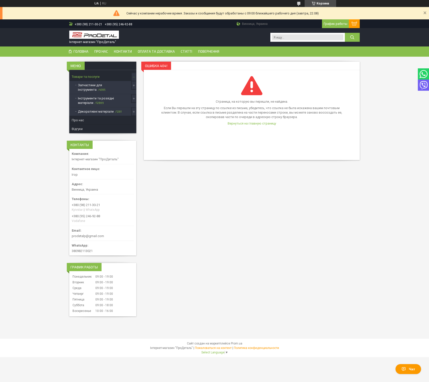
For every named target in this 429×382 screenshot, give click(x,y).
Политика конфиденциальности (256, 348)
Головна (80, 51)
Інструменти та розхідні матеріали (96, 100)
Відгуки (77, 129)
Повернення (208, 51)
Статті (186, 51)
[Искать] (352, 37)
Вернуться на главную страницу (252, 123)
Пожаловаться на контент (213, 348)
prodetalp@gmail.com (88, 236)
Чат (412, 369)
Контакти (123, 51)
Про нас (101, 51)
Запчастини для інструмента (90, 87)
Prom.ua (236, 343)
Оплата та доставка (156, 51)
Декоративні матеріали (96, 111)
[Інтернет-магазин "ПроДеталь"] (94, 35)
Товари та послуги (86, 77)
